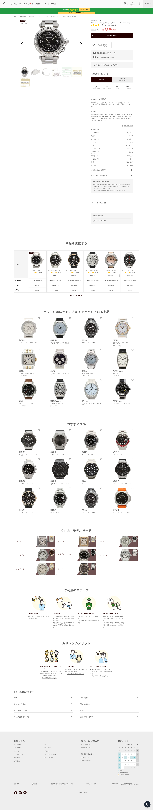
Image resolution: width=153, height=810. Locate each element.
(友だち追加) (105, 57)
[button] (25, 72)
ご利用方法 (17, 761)
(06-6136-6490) (106, 53)
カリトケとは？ (18, 744)
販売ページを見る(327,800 (102, 45)
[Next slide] (81, 43)
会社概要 (16, 784)
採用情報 (34, 784)
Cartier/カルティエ (96, 20)
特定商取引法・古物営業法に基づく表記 (62, 784)
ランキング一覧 (18, 754)
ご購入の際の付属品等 (98, 170)
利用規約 (46, 751)
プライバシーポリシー (92, 784)
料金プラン (17, 757)
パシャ (39, 16)
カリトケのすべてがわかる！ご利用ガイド (106, 65)
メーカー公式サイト (100, 220)
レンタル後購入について (87, 744)
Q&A (45, 744)
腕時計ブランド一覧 (25, 16)
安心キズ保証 (47, 748)
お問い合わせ (116, 784)
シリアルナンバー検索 (50, 754)
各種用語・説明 (128, 126)
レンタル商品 (18, 748)
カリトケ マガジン (49, 758)
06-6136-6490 (126, 784)
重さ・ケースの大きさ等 (99, 175)
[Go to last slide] (22, 43)
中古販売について (86, 757)
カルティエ (34, 16)
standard (93, 30)
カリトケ (16, 16)
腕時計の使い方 (98, 216)
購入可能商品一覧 (86, 748)
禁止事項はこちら (100, 120)
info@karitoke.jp (128, 783)
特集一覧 (16, 751)
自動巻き (130, 139)
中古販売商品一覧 (86, 760)
